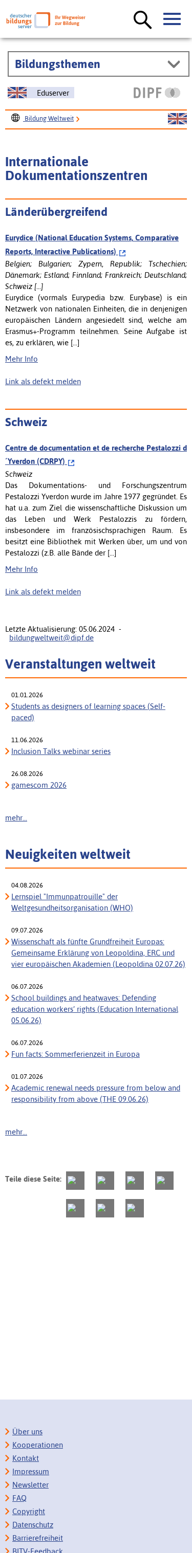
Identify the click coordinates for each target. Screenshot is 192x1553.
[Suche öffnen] (143, 20)
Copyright (28, 1511)
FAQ (19, 1498)
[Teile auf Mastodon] (75, 1180)
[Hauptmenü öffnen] (172, 19)
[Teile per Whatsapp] (164, 1180)
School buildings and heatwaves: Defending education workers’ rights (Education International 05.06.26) (94, 1009)
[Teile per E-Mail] (105, 1208)
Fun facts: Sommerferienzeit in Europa (75, 1054)
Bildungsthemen (57, 64)
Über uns (27, 1431)
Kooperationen (37, 1444)
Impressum (30, 1471)
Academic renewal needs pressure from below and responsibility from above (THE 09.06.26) (95, 1093)
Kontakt (25, 1458)
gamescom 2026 (39, 785)
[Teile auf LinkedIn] (75, 1208)
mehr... (16, 817)
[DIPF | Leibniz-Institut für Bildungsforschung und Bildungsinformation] (157, 92)
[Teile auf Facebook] (105, 1180)
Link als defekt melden (43, 381)
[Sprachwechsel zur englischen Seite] (177, 119)
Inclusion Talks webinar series (61, 751)
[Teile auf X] (134, 1180)
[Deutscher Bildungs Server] (46, 20)
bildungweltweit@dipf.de (51, 637)
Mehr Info (21, 358)
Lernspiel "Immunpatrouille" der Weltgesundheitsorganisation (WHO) (72, 902)
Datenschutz (32, 1524)
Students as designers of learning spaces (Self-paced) (88, 712)
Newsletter (30, 1484)
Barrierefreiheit (37, 1538)
